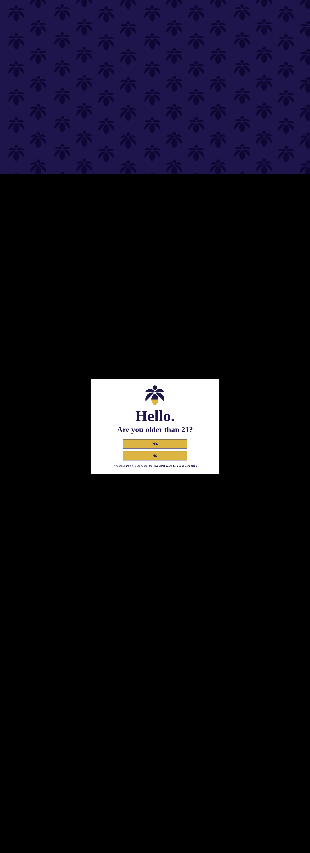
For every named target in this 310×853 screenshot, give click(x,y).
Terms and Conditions (185, 466)
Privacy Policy (160, 466)
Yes (155, 444)
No (155, 456)
